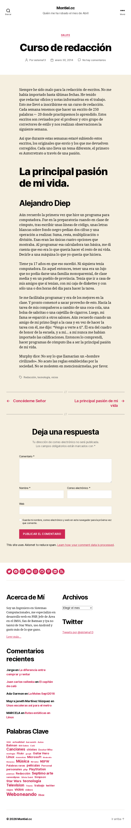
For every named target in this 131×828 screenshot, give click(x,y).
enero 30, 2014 (64, 60)
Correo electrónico (78, 488)
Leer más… (13, 637)
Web (21, 503)
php (25, 769)
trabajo (39, 785)
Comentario (27, 456)
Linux (10, 757)
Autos (40, 742)
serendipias (13, 777)
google (28, 754)
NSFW (44, 761)
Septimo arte (42, 773)
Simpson (40, 777)
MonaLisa (10, 762)
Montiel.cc (65, 8)
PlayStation (37, 769)
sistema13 (40, 60)
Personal (46, 765)
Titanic (29, 786)
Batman (11, 745)
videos (29, 789)
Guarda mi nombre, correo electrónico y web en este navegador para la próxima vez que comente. (66, 522)
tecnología (43, 377)
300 (8, 742)
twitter (50, 785)
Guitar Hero (41, 753)
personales (14, 769)
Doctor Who (45, 749)
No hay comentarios (94, 60)
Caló (32, 745)
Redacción (30, 377)
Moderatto (47, 757)
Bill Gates (24, 745)
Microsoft (34, 757)
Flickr (20, 753)
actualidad (18, 742)
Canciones (15, 749)
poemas (10, 774)
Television (15, 785)
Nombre (25, 488)
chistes (32, 749)
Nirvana (35, 762)
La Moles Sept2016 (41, 693)
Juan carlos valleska (20, 681)
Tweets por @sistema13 (77, 632)
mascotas (21, 757)
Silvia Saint (27, 777)
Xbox (41, 795)
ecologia (10, 753)
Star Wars (13, 781)
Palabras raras (15, 765)
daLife (65, 35)
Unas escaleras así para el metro (28, 705)
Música (22, 761)
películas (33, 765)
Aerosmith (31, 742)
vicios (54, 377)
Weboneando (21, 794)
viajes (9, 789)
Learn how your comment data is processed (85, 545)
